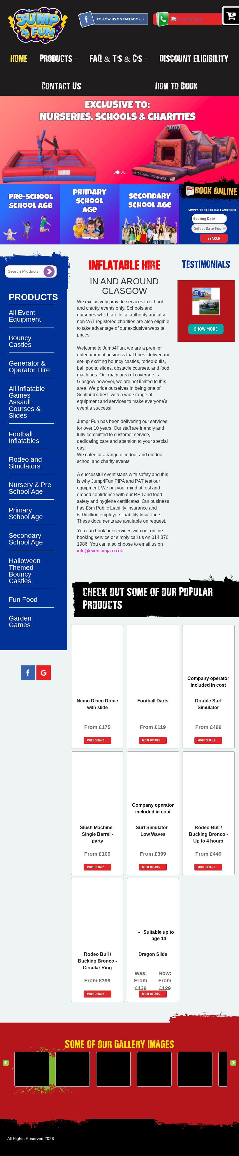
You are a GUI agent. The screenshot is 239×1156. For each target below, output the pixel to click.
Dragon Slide (152, 954)
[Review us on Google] (43, 672)
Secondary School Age (26, 539)
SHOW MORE (206, 329)
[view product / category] (30, 214)
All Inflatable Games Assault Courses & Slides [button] (27, 402)
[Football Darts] (31, 1069)
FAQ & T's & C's (116, 58)
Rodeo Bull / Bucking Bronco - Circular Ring (97, 961)
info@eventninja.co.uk (100, 550)
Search (214, 238)
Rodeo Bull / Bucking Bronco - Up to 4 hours (208, 834)
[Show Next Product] (233, 1063)
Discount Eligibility (194, 58)
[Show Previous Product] (6, 1063)
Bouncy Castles (20, 341)
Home (18, 58)
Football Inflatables (24, 437)
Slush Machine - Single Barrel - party (97, 834)
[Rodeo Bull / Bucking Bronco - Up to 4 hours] (195, 1069)
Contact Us (61, 85)
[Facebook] (113, 20)
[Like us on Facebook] (28, 672)
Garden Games (20, 621)
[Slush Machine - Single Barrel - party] (113, 1069)
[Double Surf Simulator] (72, 1069)
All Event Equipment (25, 316)
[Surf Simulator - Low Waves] (154, 1069)
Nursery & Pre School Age (30, 488)
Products (57, 58)
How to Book (176, 85)
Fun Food (23, 599)
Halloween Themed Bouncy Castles (25, 571)
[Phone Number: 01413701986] (201, 19)
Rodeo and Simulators (25, 463)
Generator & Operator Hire (29, 367)
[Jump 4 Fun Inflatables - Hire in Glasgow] (38, 25)
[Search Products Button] (49, 271)
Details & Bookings (97, 740)
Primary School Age (26, 513)
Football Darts (152, 700)
